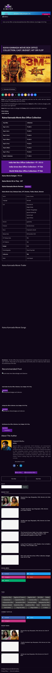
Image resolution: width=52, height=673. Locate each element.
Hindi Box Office (33, 600)
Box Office (19, 472)
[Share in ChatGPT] (2, 94)
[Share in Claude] (6, 94)
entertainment (7, 600)
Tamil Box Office (45, 605)
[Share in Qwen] (32, 94)
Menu (6, 17)
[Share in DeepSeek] (22, 94)
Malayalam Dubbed (7, 605)
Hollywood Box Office (8, 602)
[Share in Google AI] (9, 94)
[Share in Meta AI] (35, 94)
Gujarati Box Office (19, 600)
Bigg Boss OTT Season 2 (19, 597)
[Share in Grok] (15, 94)
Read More (4, 390)
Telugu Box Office (21, 607)
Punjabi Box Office (30, 605)
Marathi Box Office (18, 605)
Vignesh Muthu (18, 441)
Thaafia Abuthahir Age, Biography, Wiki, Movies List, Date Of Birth (34, 509)
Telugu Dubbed (34, 607)
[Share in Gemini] (12, 94)
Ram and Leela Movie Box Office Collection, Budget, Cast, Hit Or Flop (35, 556)
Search (3, 484)
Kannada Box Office (30, 472)
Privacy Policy (4, 671)
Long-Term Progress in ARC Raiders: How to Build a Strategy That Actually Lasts (35, 544)
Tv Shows (45, 607)
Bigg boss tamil (31, 597)
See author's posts (20, 461)
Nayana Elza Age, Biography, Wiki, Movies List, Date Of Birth (36, 497)
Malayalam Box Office (44, 602)
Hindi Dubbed (45, 600)
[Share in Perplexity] (19, 94)
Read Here (28, 186)
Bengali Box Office (7, 597)
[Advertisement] (26, 33)
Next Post (38, 478)
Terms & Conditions (14, 671)
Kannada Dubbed (32, 602)
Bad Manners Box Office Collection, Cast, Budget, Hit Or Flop (16, 424)
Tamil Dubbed (7, 607)
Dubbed (47, 597)
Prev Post (13, 478)
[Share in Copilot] (28, 94)
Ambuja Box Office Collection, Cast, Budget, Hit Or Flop (14, 405)
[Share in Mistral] (25, 94)
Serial (38, 605)
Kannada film (17, 99)
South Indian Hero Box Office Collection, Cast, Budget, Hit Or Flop (17, 386)
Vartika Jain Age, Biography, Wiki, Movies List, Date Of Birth (35, 521)
